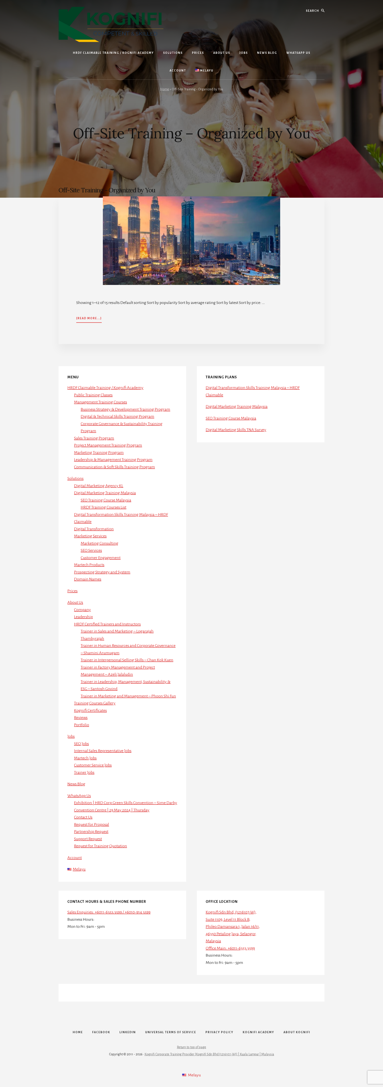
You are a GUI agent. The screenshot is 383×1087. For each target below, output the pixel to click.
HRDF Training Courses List (103, 507)
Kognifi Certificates (90, 710)
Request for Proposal (91, 824)
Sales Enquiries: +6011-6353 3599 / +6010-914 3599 (108, 912)
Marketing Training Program (99, 452)
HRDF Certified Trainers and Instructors (107, 624)
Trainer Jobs (84, 772)
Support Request (88, 839)
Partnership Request (91, 831)
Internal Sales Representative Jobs (102, 751)
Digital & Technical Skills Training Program (117, 416)
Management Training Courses (100, 402)
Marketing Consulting (99, 543)
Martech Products (89, 565)
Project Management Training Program (108, 445)
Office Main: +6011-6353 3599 (230, 948)
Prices (72, 591)
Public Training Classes (93, 395)
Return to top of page (191, 1047)
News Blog (76, 784)
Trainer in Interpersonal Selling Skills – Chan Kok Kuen (127, 660)
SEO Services (91, 550)
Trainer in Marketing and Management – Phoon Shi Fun (128, 696)
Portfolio (81, 725)
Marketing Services (90, 536)
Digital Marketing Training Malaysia (105, 493)
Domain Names (87, 579)
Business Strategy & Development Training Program (125, 409)
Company (82, 609)
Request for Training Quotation (100, 846)
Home (164, 89)
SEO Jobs (81, 743)
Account (74, 857)
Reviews (81, 717)
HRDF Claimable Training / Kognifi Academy (105, 387)
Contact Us (83, 817)
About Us (75, 602)
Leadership (83, 617)
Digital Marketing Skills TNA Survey (236, 429)
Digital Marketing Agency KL (98, 486)
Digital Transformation (94, 529)
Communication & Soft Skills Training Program (114, 467)
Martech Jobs (85, 758)
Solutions (75, 478)
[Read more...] (89, 320)
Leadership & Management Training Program (113, 459)
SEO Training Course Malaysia (106, 500)
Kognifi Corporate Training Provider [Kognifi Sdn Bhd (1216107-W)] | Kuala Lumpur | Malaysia (209, 1054)
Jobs (71, 736)
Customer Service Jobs (93, 765)
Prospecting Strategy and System (102, 572)
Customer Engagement (101, 557)
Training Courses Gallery (94, 703)
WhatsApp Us (79, 795)
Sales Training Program (94, 438)
